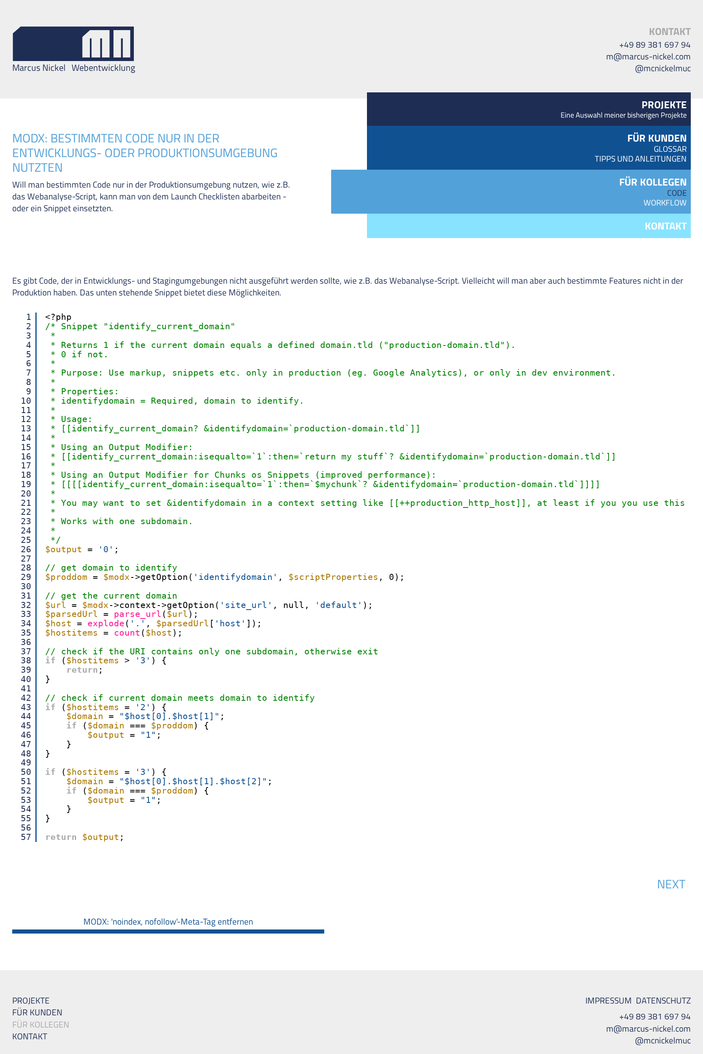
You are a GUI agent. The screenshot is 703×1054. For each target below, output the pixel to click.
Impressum (608, 1000)
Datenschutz (663, 1000)
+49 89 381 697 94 (655, 44)
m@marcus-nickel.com (648, 56)
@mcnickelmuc (663, 68)
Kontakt (670, 31)
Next (671, 884)
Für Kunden (37, 1012)
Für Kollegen (40, 1024)
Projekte (31, 1000)
